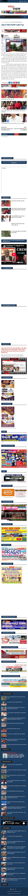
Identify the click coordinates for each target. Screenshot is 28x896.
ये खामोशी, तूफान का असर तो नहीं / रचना (14, 753)
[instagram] (26, 1)
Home (2, 22)
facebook (24, 134)
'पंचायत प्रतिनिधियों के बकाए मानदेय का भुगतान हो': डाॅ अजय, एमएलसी (12, 123)
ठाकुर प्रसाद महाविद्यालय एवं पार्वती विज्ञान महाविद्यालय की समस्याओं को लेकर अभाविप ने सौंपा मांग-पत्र (16, 718)
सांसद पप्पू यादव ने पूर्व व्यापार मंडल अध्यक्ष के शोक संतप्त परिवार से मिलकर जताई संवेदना (13, 111)
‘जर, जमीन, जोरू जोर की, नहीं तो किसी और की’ (14, 702)
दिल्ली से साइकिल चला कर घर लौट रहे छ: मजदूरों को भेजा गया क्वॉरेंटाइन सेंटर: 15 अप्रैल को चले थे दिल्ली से (16, 847)
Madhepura (7, 22)
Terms (9, 893)
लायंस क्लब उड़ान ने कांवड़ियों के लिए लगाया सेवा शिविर (16, 734)
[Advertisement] (14, 600)
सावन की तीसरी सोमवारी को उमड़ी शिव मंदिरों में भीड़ (15, 723)
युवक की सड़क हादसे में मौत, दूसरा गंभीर (7, 99)
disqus (20, 134)
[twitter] (24, 1)
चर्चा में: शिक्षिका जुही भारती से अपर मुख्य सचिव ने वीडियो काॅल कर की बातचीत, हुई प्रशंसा (16, 879)
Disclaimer (18, 893)
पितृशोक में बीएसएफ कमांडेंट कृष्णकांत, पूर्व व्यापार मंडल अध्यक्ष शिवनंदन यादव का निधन (16, 708)
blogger (16, 134)
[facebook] (20, 1)
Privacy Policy (13, 893)
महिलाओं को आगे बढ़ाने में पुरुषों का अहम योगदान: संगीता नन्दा (17, 744)
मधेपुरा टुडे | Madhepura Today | (9, 752)
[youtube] (22, 1)
